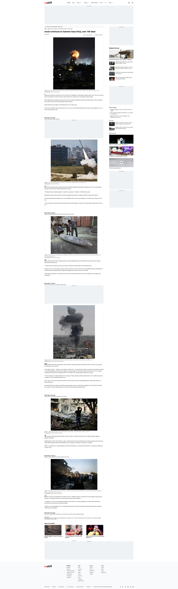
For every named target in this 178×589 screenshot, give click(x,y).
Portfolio (91, 574)
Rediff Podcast (81, 580)
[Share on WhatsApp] (120, 587)
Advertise (54, 586)
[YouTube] (130, 587)
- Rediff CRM (68, 575)
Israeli (53, 119)
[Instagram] (127, 587)
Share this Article (99, 34)
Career (102, 570)
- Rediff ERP (68, 577)
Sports (79, 572)
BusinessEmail (94, 2)
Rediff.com (99, 586)
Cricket (79, 574)
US (65, 457)
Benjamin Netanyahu (49, 214)
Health (102, 567)
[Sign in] (132, 3)
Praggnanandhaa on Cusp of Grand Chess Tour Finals (121, 110)
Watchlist (91, 572)
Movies (79, 570)
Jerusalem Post (59, 396)
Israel (50, 119)
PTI (48, 34)
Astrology (80, 579)
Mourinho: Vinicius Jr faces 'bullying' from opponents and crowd (120, 116)
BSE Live (91, 567)
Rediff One (68, 569)
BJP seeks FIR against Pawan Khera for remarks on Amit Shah (121, 113)
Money (85, 2)
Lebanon (57, 119)
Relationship (103, 572)
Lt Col (54, 284)
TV (105, 2)
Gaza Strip (46, 119)
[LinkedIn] (133, 587)
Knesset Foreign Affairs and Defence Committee (56, 514)
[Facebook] (125, 587)
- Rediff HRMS (69, 574)
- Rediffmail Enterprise (70, 570)
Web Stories (112, 133)
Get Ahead (80, 575)
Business (80, 569)
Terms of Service (70, 586)
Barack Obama (61, 214)
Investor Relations (80, 586)
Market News (92, 570)
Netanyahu (81, 514)
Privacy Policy (61, 586)
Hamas (56, 214)
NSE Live (91, 569)
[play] (121, 139)
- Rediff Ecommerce (70, 572)
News (78, 2)
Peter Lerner (50, 284)
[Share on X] (122, 587)
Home (68, 2)
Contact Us (88, 586)
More (110, 2)
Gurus (101, 2)
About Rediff (46, 586)
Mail (73, 2)
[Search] (129, 3)
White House (68, 214)
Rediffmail (68, 567)
